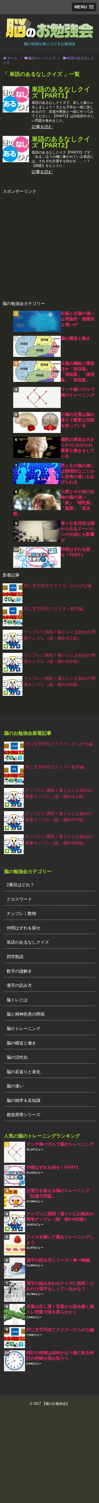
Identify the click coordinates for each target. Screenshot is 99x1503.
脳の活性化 (17, 1057)
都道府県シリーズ (23, 1114)
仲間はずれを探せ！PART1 (52, 1167)
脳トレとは (17, 1000)
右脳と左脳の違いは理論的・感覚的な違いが (78, 319)
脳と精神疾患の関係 (26, 1014)
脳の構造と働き (75, 338)
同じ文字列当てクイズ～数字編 (53, 609)
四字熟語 (15, 956)
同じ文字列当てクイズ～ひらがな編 (57, 585)
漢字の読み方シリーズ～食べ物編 (58, 1260)
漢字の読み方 (19, 985)
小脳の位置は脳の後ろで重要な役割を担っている (78, 420)
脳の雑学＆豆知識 (23, 1100)
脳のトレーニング (23, 1028)
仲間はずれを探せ (23, 928)
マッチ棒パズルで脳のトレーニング (60, 1144)
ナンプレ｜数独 (21, 913)
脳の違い (15, 1086)
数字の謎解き (19, 971)
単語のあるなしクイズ (28, 942)
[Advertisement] (49, 243)
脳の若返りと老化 (23, 1072)
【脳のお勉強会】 (55, 1404)
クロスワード (19, 899)
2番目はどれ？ (20, 885)
